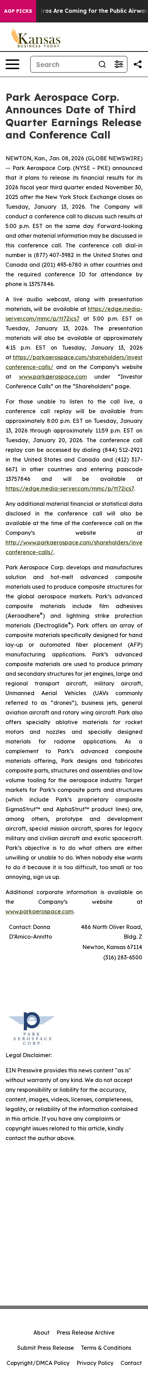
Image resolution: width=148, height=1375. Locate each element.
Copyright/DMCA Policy (38, 1362)
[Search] (102, 64)
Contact (131, 1362)
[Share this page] (137, 64)
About (41, 1332)
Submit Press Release (45, 1347)
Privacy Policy (95, 1362)
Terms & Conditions (106, 1347)
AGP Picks (18, 11)
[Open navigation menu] (12, 64)
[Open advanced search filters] (118, 64)
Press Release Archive (85, 1332)
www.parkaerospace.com (39, 911)
